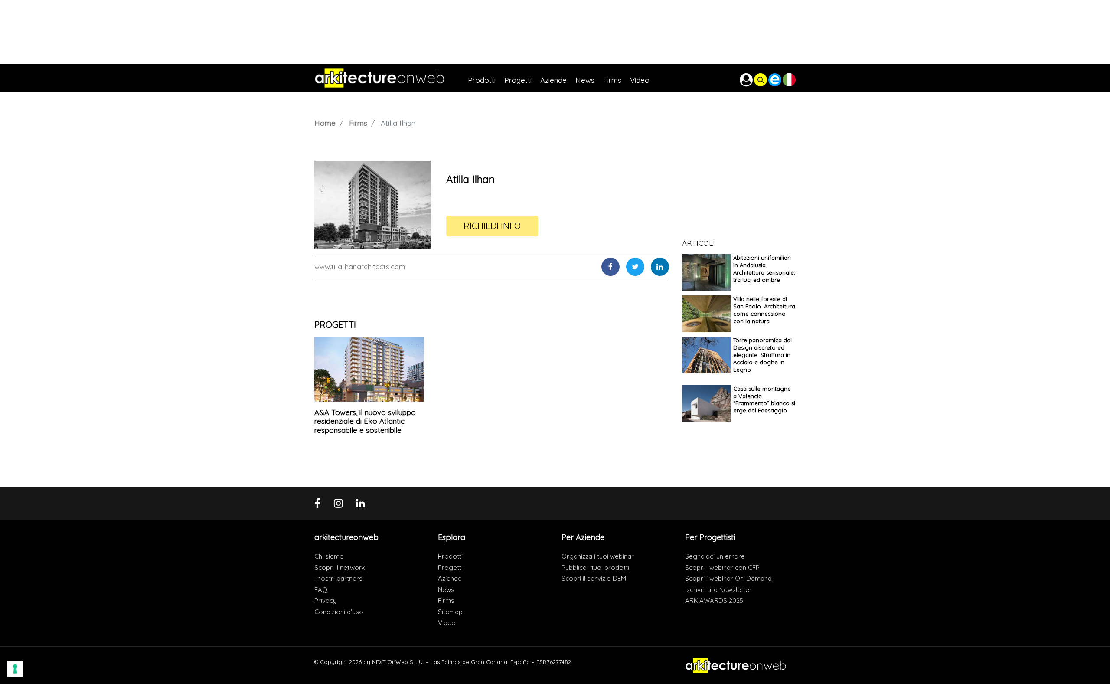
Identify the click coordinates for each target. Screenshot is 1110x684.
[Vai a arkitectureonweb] (391, 78)
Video (447, 623)
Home (325, 123)
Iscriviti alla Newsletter (718, 590)
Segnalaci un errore (715, 556)
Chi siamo (329, 556)
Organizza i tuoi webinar (598, 556)
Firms (358, 123)
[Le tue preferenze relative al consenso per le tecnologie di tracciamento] (15, 669)
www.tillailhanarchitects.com (359, 266)
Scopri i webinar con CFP (722, 567)
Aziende (450, 578)
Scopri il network (339, 567)
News (446, 590)
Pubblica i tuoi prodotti (595, 567)
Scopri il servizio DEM (594, 578)
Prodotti (450, 556)
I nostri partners (338, 578)
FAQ (320, 590)
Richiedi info (492, 225)
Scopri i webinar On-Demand (728, 578)
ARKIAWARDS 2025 (714, 600)
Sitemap (450, 612)
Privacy (325, 600)
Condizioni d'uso (338, 612)
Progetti (450, 567)
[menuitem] (486, 78)
